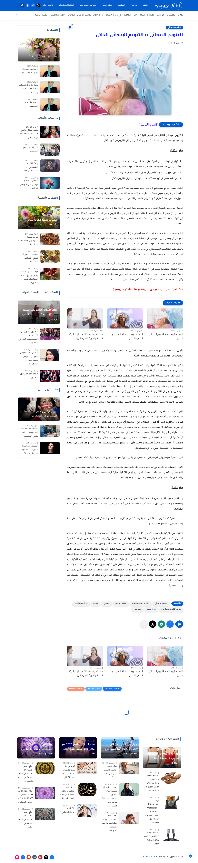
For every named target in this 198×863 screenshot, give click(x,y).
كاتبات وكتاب (47, 5)
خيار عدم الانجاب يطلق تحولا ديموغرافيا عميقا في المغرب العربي (121, 749)
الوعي (95, 604)
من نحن (134, 5)
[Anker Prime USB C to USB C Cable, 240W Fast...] (171, 835)
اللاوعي (107, 604)
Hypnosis (137, 609)
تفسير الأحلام (84, 15)
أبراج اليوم (98, 15)
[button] (170, 624)
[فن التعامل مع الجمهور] (50, 150)
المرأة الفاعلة (130, 15)
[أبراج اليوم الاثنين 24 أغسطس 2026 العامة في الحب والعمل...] (45, 768)
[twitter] (38, 5)
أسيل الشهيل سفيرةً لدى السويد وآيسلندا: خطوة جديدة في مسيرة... (109, 796)
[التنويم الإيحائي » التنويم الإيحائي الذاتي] (165, 318)
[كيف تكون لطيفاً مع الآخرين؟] (39, 49)
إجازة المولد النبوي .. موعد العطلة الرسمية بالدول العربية (67, 793)
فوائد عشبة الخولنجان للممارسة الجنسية (28, 241)
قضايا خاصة (41, 15)
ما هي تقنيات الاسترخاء (171, 609)
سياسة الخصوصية (88, 5)
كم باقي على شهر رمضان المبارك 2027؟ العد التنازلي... (68, 772)
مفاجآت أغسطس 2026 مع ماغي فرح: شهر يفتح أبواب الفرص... (78, 749)
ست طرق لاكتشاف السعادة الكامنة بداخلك (28, 89)
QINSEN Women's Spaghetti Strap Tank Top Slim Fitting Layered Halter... (163, 756)
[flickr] (17, 857)
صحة (142, 15)
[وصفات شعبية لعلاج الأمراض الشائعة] (50, 256)
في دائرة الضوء (113, 15)
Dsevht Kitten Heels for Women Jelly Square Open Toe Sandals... (152, 783)
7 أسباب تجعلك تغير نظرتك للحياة (29, 71)
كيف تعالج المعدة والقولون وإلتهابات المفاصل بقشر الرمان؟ (29, 277)
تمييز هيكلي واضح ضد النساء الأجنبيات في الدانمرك (28, 134)
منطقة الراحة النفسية (31, 105)
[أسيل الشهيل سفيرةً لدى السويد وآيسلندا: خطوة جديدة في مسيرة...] (129, 789)
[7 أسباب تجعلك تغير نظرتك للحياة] (50, 71)
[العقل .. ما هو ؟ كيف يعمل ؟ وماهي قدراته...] (50, 183)
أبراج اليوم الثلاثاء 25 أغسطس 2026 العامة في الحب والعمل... (37, 749)
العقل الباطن (120, 604)
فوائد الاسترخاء (81, 604)
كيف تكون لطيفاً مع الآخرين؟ (40, 57)
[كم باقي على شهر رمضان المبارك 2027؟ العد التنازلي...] (87, 768)
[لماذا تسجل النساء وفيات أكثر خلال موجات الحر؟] (129, 768)
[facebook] (33, 5)
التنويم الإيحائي (174, 28)
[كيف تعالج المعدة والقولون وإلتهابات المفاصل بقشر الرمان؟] (50, 274)
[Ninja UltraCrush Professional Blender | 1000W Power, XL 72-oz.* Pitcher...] (171, 802)
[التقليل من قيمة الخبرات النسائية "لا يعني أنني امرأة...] (50, 448)
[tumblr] (34, 857)
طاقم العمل (107, 5)
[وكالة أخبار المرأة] (168, 5)
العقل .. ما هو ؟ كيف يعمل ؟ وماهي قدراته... (28, 185)
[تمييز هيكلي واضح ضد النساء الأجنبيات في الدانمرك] (50, 132)
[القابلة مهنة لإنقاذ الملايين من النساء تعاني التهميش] (50, 431)
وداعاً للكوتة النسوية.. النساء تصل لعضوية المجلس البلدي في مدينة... (40, 315)
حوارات (160, 15)
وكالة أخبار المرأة (151, 857)
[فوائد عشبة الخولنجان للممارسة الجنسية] (50, 239)
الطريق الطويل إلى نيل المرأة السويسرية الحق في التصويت (28, 337)
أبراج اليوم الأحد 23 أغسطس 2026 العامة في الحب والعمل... (25, 797)
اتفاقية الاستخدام (66, 5)
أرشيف (146, 5)
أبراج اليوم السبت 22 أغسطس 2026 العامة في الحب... (25, 819)
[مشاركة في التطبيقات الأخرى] (144, 624)
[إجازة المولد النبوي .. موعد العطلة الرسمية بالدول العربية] (87, 789)
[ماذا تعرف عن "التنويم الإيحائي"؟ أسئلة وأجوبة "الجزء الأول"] (85, 318)
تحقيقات (170, 15)
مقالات (71, 15)
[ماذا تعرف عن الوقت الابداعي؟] (87, 810)
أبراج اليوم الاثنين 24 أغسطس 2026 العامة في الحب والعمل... (25, 773)
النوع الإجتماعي (57, 15)
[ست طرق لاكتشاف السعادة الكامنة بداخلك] (50, 87)
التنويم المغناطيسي (140, 604)
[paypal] (22, 5)
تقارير (180, 15)
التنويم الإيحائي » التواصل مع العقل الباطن (127, 336)
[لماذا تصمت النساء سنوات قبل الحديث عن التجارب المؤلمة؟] (129, 818)
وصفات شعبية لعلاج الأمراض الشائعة (30, 258)
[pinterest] (40, 857)
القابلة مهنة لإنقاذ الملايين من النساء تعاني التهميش (29, 433)
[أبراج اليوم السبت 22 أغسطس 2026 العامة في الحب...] (45, 814)
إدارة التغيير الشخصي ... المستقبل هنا (31, 167)
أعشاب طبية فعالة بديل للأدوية (43, 222)
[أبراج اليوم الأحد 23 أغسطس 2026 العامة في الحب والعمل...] (45, 793)
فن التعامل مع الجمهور (30, 150)
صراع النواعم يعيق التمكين (29, 376)
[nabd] (17, 5)
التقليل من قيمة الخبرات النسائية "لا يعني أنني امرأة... (28, 450)
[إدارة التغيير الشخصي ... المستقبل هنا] (50, 165)
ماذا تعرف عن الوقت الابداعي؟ (67, 810)
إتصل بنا (121, 5)
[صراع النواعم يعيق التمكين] (50, 376)
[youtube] (29, 857)
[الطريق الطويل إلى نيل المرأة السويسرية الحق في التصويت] (50, 334)
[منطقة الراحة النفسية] (50, 104)
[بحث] (17, 15)
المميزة (151, 15)
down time (151, 609)
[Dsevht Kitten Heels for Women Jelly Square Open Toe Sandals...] (171, 778)
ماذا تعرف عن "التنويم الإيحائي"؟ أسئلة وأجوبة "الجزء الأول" (86, 336)
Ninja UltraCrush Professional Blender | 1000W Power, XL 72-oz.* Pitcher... (152, 812)
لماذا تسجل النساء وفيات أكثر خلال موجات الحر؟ (109, 772)
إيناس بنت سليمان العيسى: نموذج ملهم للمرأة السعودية (28, 358)
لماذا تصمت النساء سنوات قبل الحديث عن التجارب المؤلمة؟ (109, 823)
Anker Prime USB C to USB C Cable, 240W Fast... (151, 838)
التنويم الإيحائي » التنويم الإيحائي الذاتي (166, 336)
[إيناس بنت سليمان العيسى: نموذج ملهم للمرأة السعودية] (50, 355)
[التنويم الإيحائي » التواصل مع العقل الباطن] (125, 318)
